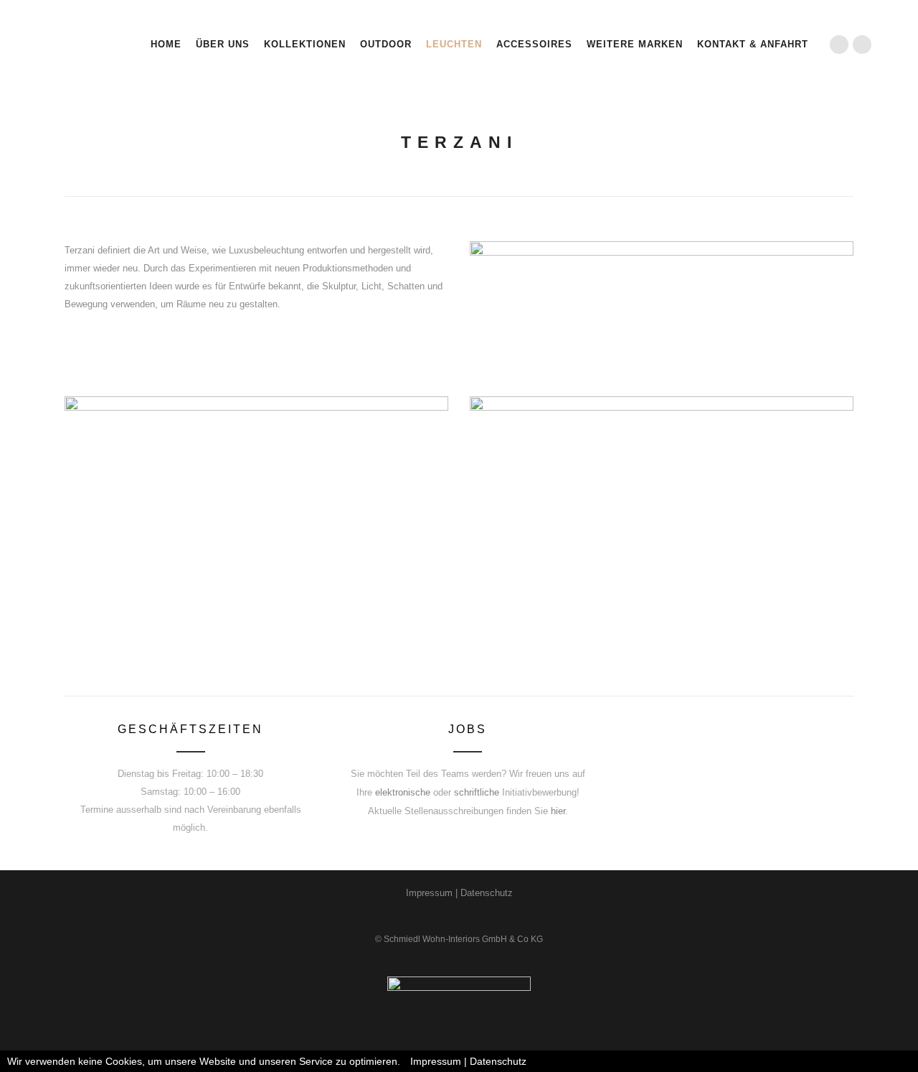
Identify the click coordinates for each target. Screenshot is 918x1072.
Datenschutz (486, 892)
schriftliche (476, 792)
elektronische (402, 792)
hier (558, 811)
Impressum (429, 892)
